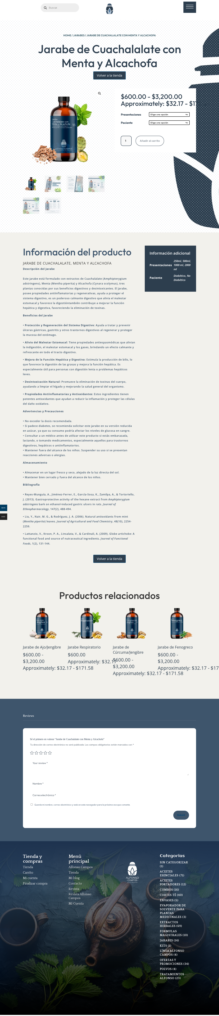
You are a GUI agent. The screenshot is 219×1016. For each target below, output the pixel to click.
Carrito (28, 872)
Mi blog (74, 878)
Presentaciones (131, 114)
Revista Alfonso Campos (80, 896)
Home (67, 35)
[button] (99, 93)
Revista (74, 889)
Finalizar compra (35, 883)
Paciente (127, 123)
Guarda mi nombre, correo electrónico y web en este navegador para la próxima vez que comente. (82, 804)
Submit (181, 815)
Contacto (75, 883)
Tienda (28, 867)
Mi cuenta (30, 878)
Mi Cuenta (76, 903)
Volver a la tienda (109, 75)
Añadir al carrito (150, 140)
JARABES (78, 35)
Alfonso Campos (81, 867)
